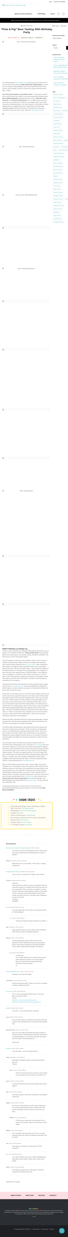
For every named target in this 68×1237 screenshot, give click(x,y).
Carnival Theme (58, 117)
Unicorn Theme (57, 209)
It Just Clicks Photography (28, 811)
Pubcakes (20, 813)
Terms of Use (44, 1229)
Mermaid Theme (58, 166)
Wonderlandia (57, 219)
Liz (10, 918)
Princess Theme (58, 192)
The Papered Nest (21, 83)
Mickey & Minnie (58, 173)
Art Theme (56, 101)
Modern (55, 176)
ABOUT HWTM (16, 1195)
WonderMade (29, 776)
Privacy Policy (36, 1229)
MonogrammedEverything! (12, 871)
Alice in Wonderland (59, 98)
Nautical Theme (58, 183)
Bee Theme (56, 111)
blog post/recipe (31, 780)
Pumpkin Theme (58, 196)
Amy (7, 1154)
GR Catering (38, 745)
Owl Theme (56, 186)
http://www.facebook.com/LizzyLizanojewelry (26, 1002)
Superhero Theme (58, 205)
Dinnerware (56, 133)
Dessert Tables (57, 130)
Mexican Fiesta (57, 170)
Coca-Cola (56, 127)
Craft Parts (28, 825)
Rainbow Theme (58, 199)
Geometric (56, 147)
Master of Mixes (58, 163)
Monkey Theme (57, 179)
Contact (52, 1229)
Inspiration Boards (58, 156)
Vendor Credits (27, 37)
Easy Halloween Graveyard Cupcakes (60, 84)
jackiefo (8, 1008)
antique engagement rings (12, 971)
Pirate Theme (57, 189)
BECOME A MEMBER (59, 2)
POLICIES (41, 1195)
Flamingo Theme (58, 143)
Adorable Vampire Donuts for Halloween (61, 72)
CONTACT (53, 1195)
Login (50, 2)
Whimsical (56, 212)
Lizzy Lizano (9, 991)
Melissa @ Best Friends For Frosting (15, 848)
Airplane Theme (58, 94)
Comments (39, 37)
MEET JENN (30, 1195)
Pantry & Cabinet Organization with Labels (59, 60)
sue (7, 907)
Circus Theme (57, 124)
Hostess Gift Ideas (58, 153)
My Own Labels (31, 664)
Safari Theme (57, 202)
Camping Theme (58, 114)
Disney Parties (57, 140)
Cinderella (56, 120)
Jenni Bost (8, 1048)
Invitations (56, 160)
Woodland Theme (58, 222)
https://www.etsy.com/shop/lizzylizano (24, 1000)
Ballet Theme (57, 104)
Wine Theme (57, 215)
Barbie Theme (57, 107)
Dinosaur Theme (58, 137)
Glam (54, 150)
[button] (63, 13)
